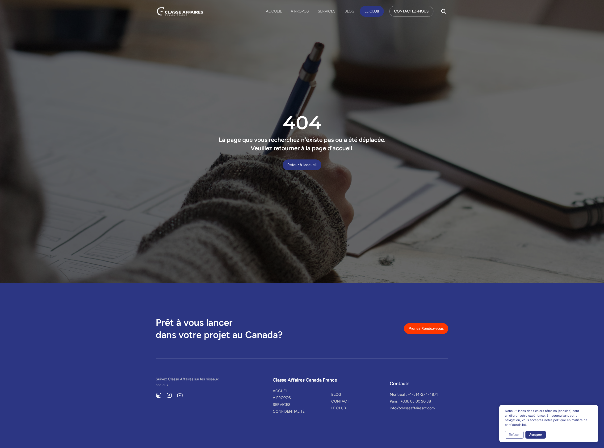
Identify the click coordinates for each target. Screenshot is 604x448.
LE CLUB (338, 408)
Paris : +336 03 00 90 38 (410, 401)
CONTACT (340, 401)
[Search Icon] (443, 11)
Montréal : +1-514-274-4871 (414, 394)
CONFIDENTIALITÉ (289, 411)
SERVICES (327, 11)
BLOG (349, 11)
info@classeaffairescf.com (412, 408)
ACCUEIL (274, 11)
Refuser (514, 434)
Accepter (535, 434)
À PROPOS (300, 11)
